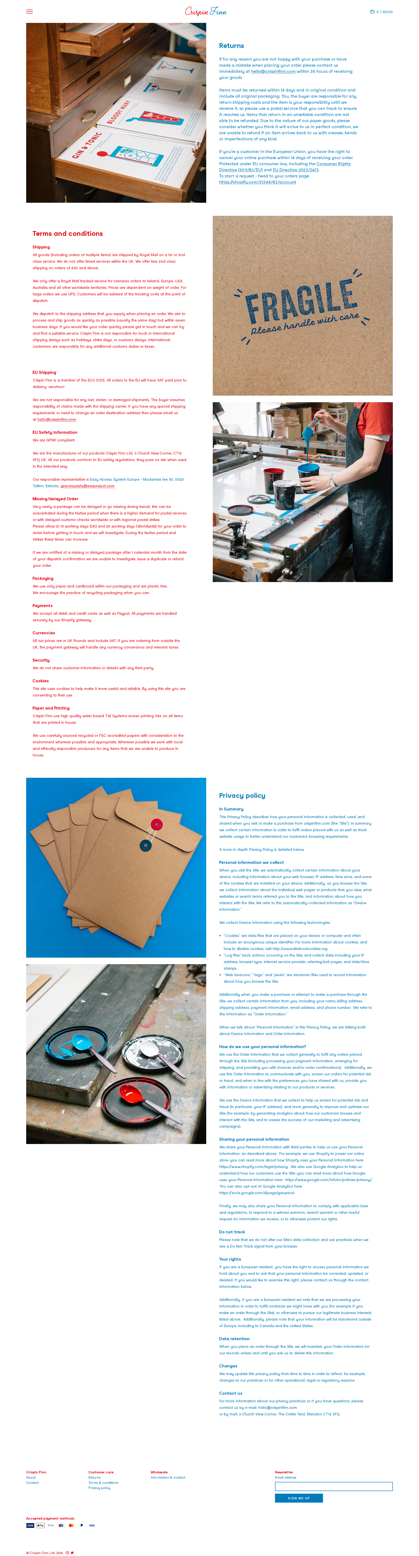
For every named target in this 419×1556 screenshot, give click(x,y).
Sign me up (299, 1498)
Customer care (100, 1472)
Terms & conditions (103, 1482)
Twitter (72, 1552)
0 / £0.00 (384, 11)
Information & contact (168, 1477)
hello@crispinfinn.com (273, 71)
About (31, 1477)
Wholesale (159, 1472)
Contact (32, 1482)
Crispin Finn (36, 1472)
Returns (94, 1477)
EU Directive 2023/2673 (296, 169)
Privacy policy (99, 1488)
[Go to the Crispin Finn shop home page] (206, 11)
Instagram (67, 1552)
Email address (285, 1477)
